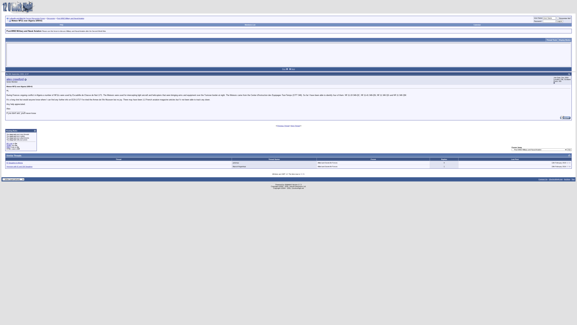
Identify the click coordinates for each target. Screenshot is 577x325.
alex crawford (15, 79)
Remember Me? (565, 18)
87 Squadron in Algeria (14, 163)
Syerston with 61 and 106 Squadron (19, 166)
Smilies (9, 145)
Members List (250, 25)
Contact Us (543, 179)
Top (573, 179)
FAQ (61, 25)
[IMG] (8, 147)
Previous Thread (283, 126)
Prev (284, 69)
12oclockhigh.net (556, 179)
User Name (538, 18)
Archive (567, 179)
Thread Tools (552, 40)
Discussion (51, 18)
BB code (9, 143)
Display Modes (565, 40)
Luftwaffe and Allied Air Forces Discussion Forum (27, 18)
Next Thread (295, 126)
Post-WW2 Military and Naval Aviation (70, 18)
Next (293, 69)
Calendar (477, 25)
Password (537, 21)
